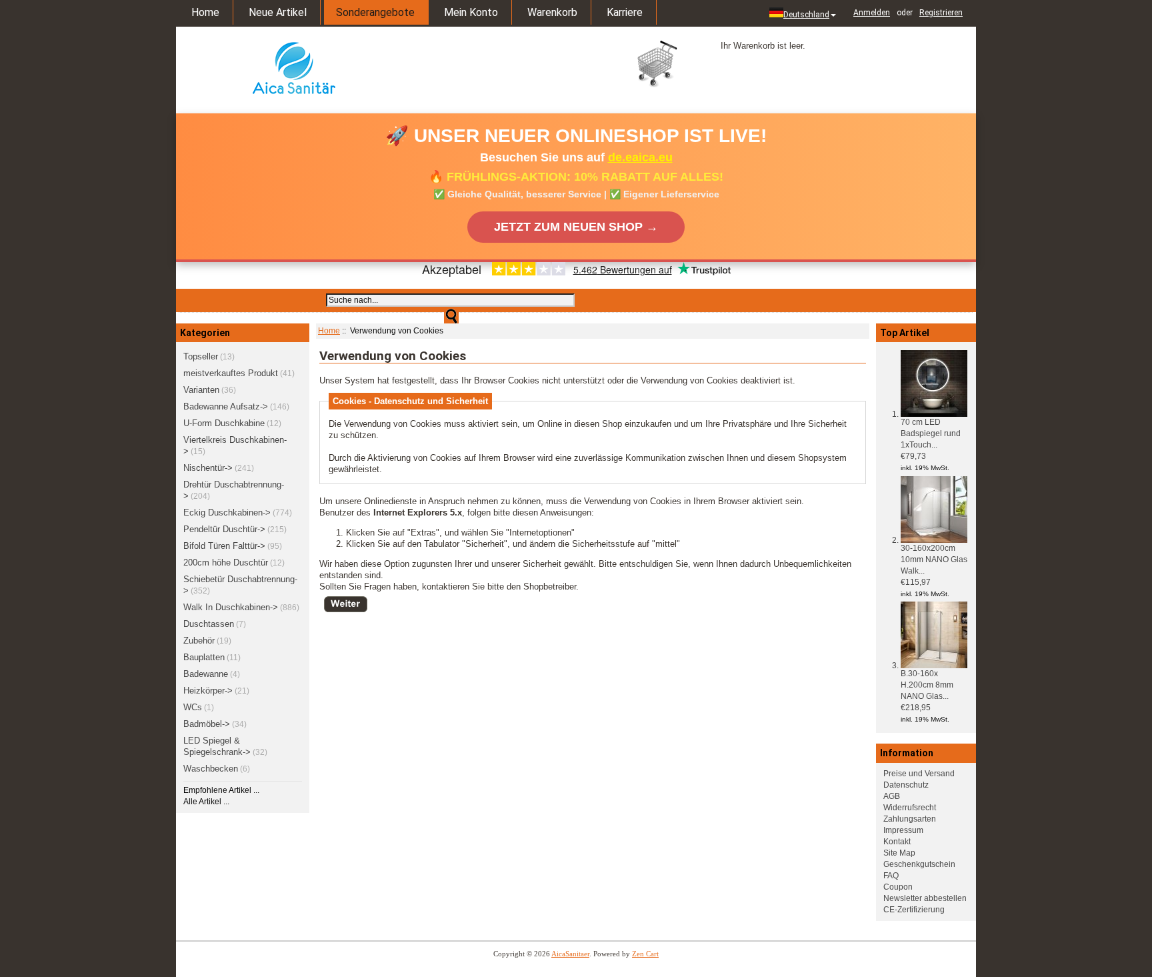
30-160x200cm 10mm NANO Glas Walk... (934, 560)
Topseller (200, 356)
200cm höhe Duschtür (225, 563)
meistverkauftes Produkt (230, 373)
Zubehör (199, 641)
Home (205, 12)
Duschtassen (208, 624)
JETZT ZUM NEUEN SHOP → (576, 226)
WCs (192, 707)
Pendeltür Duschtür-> (224, 529)
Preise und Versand (919, 773)
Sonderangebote (375, 12)
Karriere (625, 12)
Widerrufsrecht (909, 807)
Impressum (903, 830)
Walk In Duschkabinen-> (230, 607)
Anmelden (871, 12)
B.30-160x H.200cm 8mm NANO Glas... (927, 685)
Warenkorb (552, 12)
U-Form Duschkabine (224, 423)
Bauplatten (204, 657)
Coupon (898, 887)
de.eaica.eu (640, 157)
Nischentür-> (208, 468)
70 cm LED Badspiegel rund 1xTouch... (931, 433)
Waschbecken (210, 769)
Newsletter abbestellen (925, 898)
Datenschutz (906, 785)
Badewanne (205, 674)
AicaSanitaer (570, 954)
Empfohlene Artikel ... (221, 790)
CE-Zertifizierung (914, 909)
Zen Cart (645, 954)
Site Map (899, 853)
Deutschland (806, 14)
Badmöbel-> (206, 724)
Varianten (201, 390)
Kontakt (897, 841)
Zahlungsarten (909, 819)
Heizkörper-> (208, 691)
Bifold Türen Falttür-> (224, 546)
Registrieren (941, 12)
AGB (891, 796)
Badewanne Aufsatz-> (225, 406)
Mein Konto (471, 12)
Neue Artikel (278, 12)
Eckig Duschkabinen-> (227, 513)
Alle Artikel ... (206, 801)
